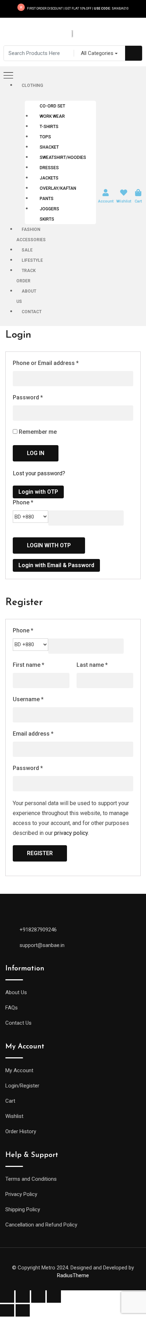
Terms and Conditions (31, 1179)
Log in (35, 453)
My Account (19, 1070)
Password (28, 397)
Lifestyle (32, 260)
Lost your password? (39, 473)
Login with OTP (38, 491)
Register (40, 853)
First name (28, 664)
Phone (23, 502)
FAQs (11, 1007)
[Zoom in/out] (54, 1296)
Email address (33, 733)
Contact (31, 311)
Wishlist (123, 201)
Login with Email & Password (56, 565)
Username (28, 699)
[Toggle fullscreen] (38, 1296)
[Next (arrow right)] (23, 1310)
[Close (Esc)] (7, 1296)
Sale (27, 250)
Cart (138, 201)
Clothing (32, 85)
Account (105, 201)
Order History (20, 1131)
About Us (26, 296)
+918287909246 (38, 929)
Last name (92, 664)
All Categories (97, 53)
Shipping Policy (22, 1209)
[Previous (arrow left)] (7, 1310)
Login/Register (22, 1085)
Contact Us (18, 1023)
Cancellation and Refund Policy (41, 1225)
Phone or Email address (46, 363)
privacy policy (71, 833)
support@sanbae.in (41, 945)
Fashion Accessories (31, 234)
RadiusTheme (73, 1275)
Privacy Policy (21, 1194)
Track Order (26, 275)
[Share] (23, 1296)
